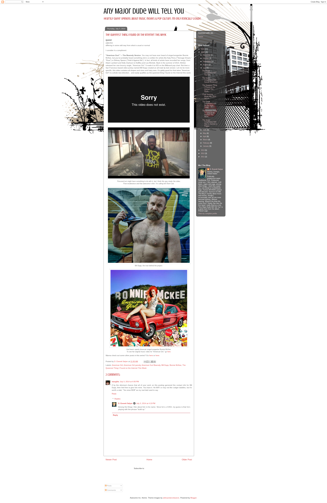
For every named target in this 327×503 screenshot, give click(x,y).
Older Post (187, 459)
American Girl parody (132, 365)
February (206, 143)
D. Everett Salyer (125, 403)
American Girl (117, 365)
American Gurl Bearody (151, 365)
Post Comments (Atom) (154, 468)
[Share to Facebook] (152, 361)
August (206, 65)
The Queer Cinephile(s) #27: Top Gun (209, 73)
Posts (109, 486)
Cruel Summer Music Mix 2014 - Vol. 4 (209, 96)
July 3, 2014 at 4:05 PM (129, 382)
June (205, 130)
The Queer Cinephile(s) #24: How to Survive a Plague (209, 123)
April (205, 136)
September (207, 61)
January (206, 146)
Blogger (193, 498)
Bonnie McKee (175, 365)
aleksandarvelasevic (171, 498)
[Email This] (145, 361)
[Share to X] (150, 361)
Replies (117, 399)
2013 (203, 150)
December (207, 55)
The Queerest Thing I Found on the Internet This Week (209, 88)
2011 (203, 157)
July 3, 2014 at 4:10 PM (145, 403)
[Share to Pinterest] (154, 361)
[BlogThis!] (147, 361)
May (205, 133)
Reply (114, 394)
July (205, 68)
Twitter (200, 37)
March (205, 140)
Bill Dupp (165, 365)
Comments (111, 490)
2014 (203, 52)
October (206, 58)
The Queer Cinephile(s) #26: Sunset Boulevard (209, 80)
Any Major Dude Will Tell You (144, 11)
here (169, 352)
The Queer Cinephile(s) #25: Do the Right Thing (209, 105)
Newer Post (111, 459)
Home (149, 459)
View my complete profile (207, 213)
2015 (203, 49)
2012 (203, 153)
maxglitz (115, 382)
